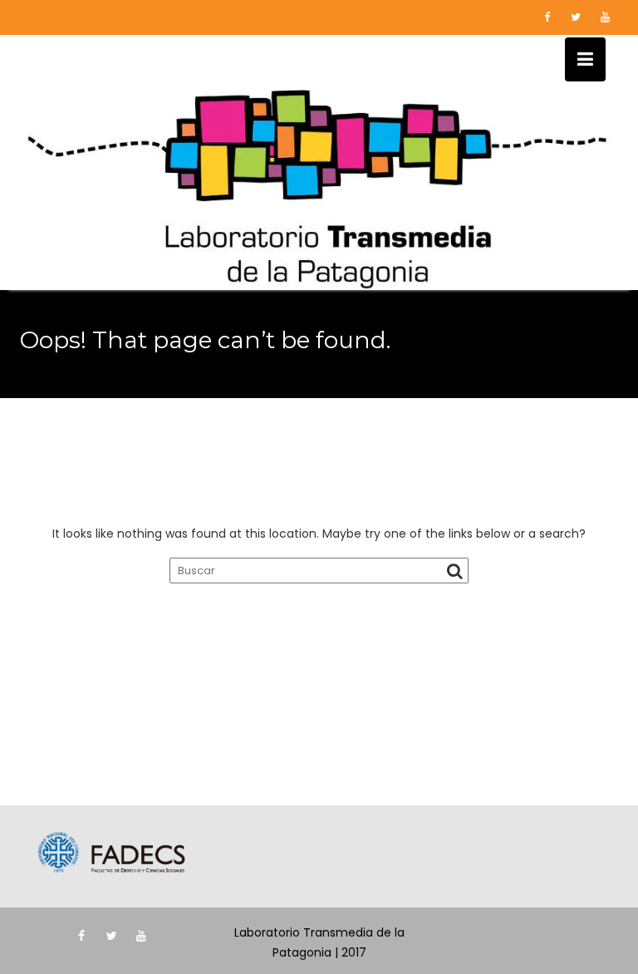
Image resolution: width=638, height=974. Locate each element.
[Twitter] (575, 17)
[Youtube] (604, 17)
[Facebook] (546, 17)
